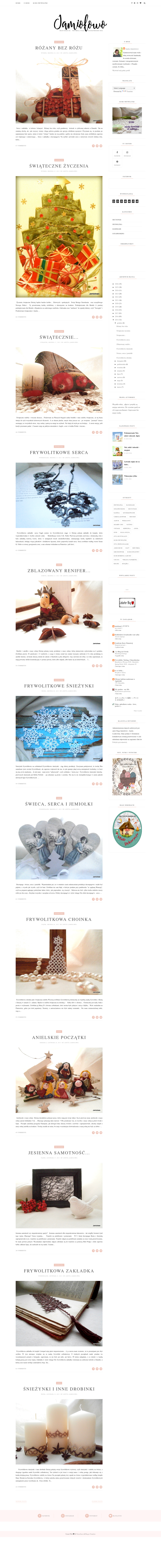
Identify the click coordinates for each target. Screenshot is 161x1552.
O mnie (27, 3)
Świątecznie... (59, 337)
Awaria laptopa (120, 637)
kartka (117, 513)
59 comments (21, 784)
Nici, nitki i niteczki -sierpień (131, 448)
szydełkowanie (129, 513)
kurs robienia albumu (122, 556)
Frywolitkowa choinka (59, 919)
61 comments (21, 899)
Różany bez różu (59, 47)
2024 (116, 290)
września (120, 367)
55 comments (21, 1017)
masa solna (125, 532)
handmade (59, 160)
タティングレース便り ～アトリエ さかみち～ (126, 699)
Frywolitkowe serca (59, 452)
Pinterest (117, 165)
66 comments (21, 317)
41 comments (21, 550)
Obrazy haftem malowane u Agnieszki (125, 680)
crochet (132, 517)
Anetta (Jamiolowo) (132, 49)
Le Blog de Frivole (121, 651)
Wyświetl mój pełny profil (121, 70)
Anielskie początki (59, 1037)
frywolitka (59, 446)
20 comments (21, 1250)
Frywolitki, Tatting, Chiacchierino (127, 660)
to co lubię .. (119, 670)
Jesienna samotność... (59, 1152)
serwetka (127, 528)
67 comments (21, 146)
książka (125, 563)
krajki (116, 563)
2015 (116, 320)
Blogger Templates (90, 1534)
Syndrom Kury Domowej (124, 643)
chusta (116, 560)
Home (18, 3)
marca (119, 387)
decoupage (59, 42)
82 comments (21, 1368)
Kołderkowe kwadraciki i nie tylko (127, 634)
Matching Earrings (121, 653)
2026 (116, 284)
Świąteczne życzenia (59, 165)
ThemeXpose (80, 1534)
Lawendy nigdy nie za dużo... (132, 463)
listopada (120, 361)
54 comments (21, 665)
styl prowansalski (121, 544)
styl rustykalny (120, 536)
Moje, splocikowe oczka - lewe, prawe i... (125, 705)
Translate (130, 91)
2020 (116, 303)
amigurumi (118, 548)
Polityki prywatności (119, 742)
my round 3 (118, 628)
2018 (116, 310)
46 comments (21, 432)
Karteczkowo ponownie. (123, 691)
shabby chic (118, 524)
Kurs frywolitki (40, 3)
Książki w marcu (120, 672)
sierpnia (119, 371)
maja (118, 380)
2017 (116, 313)
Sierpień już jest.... (121, 645)
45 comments (21, 1132)
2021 (116, 300)
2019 (116, 307)
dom (115, 532)
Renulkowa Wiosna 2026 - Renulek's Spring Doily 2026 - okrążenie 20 (127, 663)
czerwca (119, 377)
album (116, 520)
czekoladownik (120, 517)
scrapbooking (118, 233)
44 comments (21, 1487)
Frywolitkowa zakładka (59, 1270)
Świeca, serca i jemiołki (59, 803)
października (121, 364)
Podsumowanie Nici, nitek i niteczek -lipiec (132, 434)
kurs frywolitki (120, 540)
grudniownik (119, 552)
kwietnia (120, 384)
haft (127, 548)
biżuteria (136, 548)
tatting (129, 524)
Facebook (117, 156)
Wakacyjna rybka (130, 476)
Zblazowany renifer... (59, 570)
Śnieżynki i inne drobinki (59, 1388)
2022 (116, 297)
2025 (116, 287)
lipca (118, 374)
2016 (116, 316)
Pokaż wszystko (138, 711)
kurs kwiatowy (133, 552)
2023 (116, 294)
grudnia (119, 323)
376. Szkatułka (119, 683)
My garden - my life (122, 689)
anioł (59, 565)
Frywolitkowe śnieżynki (59, 685)
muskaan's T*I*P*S (122, 626)
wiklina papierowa (130, 560)
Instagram (127, 156)
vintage (117, 528)
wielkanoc (126, 520)
